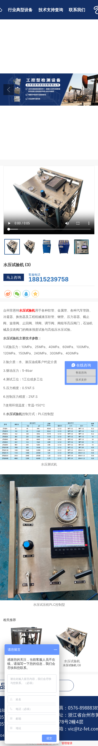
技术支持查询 (51, 9)
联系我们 (77, 9)
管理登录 (67, 743)
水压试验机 (27, 310)
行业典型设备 (20, 9)
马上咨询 (13, 277)
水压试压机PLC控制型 (49, 604)
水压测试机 (49, 464)
